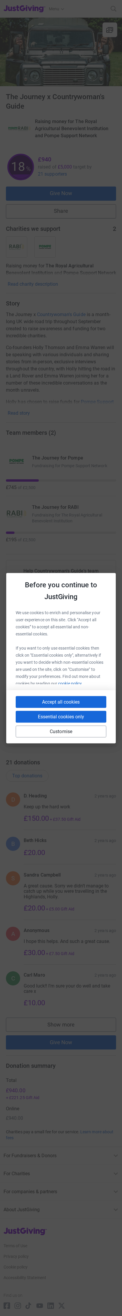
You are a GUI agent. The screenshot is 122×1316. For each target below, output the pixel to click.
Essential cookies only (61, 716)
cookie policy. (70, 683)
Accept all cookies (61, 701)
